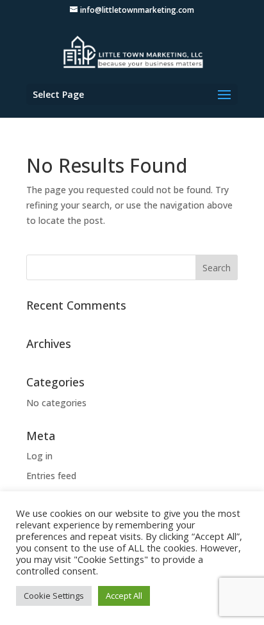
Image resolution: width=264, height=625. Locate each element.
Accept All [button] (124, 595)
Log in (39, 456)
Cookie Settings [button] (54, 595)
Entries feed (51, 476)
